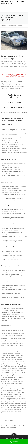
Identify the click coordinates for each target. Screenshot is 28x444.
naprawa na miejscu (7, 314)
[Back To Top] (14, 435)
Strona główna (4, 25)
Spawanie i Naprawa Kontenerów (15, 385)
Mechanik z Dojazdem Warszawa (12, 2)
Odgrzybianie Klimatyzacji (19, 401)
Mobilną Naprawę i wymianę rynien (17, 375)
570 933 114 (15, 97)
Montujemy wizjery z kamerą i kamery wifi (15, 366)
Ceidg (13, 425)
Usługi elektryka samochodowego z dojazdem (12, 363)
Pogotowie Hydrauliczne (7, 353)
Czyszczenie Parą (18, 353)
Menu (25, 8)
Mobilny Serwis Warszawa (8, 427)
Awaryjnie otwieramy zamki (19, 368)
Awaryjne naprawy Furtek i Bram (9, 355)
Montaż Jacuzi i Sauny (12, 389)
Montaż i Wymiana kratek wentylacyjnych (11, 403)
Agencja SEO (20, 361)
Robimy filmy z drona (6, 368)
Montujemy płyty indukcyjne (8, 365)
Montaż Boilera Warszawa (19, 407)
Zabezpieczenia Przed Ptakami (15, 400)
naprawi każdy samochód (15, 345)
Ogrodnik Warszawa (6, 387)
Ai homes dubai (17, 394)
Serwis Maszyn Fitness (7, 401)
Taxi (25, 361)
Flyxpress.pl (4, 370)
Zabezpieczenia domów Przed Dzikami (11, 396)
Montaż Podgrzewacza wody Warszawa (11, 409)
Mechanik (4, 53)
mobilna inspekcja (20, 297)
